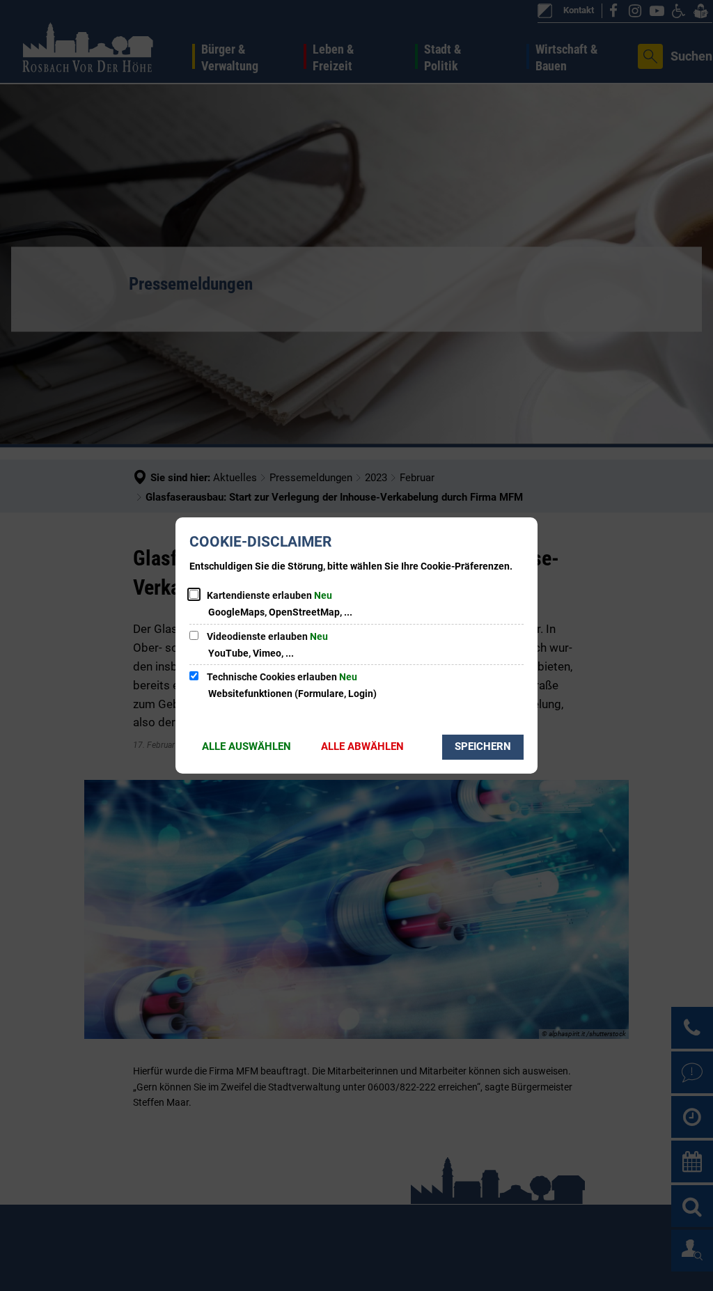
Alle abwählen (362, 746)
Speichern (483, 746)
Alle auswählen (246, 746)
